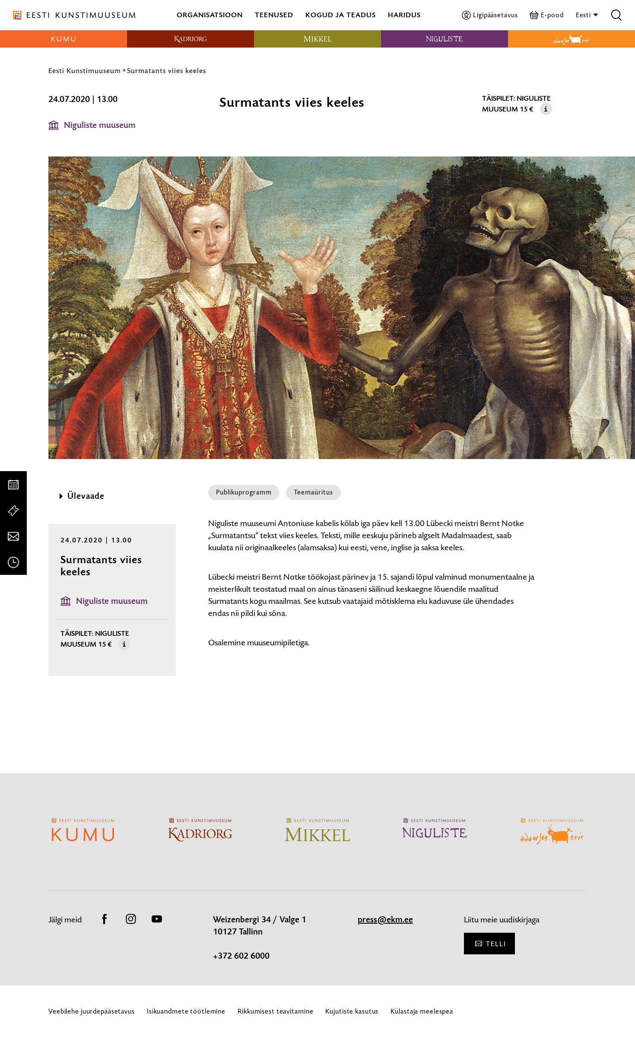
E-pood (552, 15)
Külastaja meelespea (422, 1011)
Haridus (404, 14)
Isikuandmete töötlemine (186, 1011)
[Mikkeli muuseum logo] (317, 39)
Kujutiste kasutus (351, 1011)
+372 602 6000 (241, 956)
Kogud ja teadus (340, 14)
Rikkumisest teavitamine (275, 1011)
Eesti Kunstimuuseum (84, 70)
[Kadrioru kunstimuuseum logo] (190, 39)
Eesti (584, 15)
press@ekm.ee (385, 920)
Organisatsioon (210, 14)
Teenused (274, 14)
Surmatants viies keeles (166, 70)
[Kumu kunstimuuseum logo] (63, 39)
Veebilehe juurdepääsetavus (91, 1011)
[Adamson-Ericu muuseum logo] (571, 39)
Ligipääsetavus (495, 15)
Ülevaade (86, 496)
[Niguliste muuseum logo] (444, 39)
